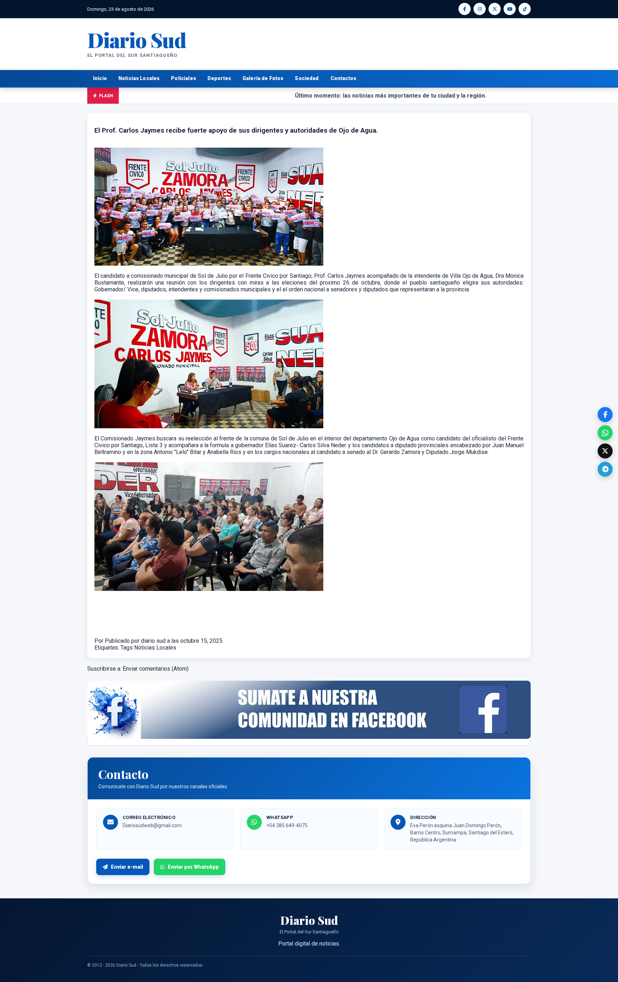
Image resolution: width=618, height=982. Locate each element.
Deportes (219, 78)
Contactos (343, 78)
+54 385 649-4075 (287, 825)
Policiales (183, 78)
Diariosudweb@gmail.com (152, 825)
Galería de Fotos (262, 78)
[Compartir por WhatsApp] (605, 432)
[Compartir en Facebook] (605, 414)
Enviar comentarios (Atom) (155, 668)
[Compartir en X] (605, 451)
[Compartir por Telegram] (605, 469)
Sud (136, 39)
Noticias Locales (139, 78)
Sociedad (307, 78)
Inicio (100, 78)
